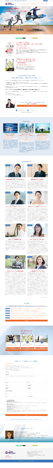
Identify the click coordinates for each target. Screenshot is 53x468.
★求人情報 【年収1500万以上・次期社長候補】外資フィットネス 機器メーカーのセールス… (30, 317)
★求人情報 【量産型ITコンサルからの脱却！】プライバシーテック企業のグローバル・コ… (30, 308)
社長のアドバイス (26, 344)
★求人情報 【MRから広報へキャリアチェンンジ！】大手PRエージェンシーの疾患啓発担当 (30, 313)
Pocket (31, 445)
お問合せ (41, 305)
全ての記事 (26, 320)
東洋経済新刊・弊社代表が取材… (12, 344)
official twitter (33, 110)
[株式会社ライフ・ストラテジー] (9, 4)
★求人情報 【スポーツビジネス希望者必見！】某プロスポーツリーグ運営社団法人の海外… (30, 315)
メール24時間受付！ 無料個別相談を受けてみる (32, 105)
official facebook (21, 110)
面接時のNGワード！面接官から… (41, 344)
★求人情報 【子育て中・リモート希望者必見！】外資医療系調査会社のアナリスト (28, 310)
